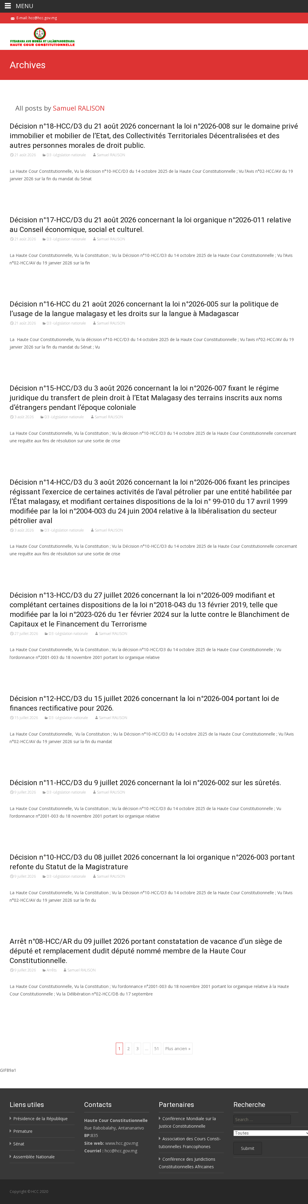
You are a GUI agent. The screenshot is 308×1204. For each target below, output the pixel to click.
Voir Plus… (21, 190)
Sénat (18, 1144)
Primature (22, 1131)
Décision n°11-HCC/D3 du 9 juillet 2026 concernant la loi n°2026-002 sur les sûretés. (145, 783)
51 (156, 1048)
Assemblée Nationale (34, 1157)
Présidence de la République (40, 1118)
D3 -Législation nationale (66, 154)
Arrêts (52, 970)
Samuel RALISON (79, 107)
